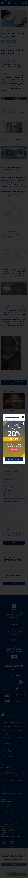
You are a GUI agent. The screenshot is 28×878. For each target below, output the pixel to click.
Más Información (14, 459)
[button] (23, 417)
